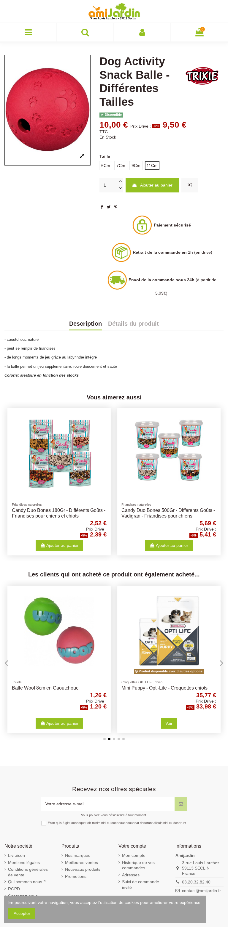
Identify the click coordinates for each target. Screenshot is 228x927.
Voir (168, 723)
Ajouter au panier (156, 185)
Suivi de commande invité (140, 884)
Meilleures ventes (81, 862)
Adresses (131, 875)
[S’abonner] (181, 804)
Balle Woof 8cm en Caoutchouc (45, 687)
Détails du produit (133, 324)
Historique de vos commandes (138, 865)
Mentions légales (24, 862)
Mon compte (133, 855)
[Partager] (102, 207)
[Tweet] (109, 207)
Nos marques (77, 855)
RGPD (14, 888)
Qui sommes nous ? (27, 881)
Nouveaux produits (82, 869)
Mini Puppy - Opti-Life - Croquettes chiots (164, 687)
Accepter (22, 913)
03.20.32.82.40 (196, 882)
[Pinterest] (115, 207)
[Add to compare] (189, 185)
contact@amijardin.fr (201, 890)
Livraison (16, 855)
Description (85, 324)
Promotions (75, 876)
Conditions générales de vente (28, 872)
